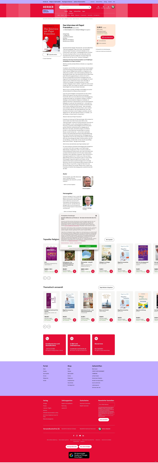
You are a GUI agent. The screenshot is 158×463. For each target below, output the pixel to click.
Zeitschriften (99, 1)
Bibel (59, 15)
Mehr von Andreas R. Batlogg (70, 211)
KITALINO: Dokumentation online (50, 412)
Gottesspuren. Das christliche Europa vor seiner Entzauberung (68, 264)
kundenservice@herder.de (78, 348)
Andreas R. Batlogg (80, 29)
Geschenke (90, 15)
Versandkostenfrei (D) (51, 429)
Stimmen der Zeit (96, 387)
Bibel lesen (94, 369)
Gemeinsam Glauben (97, 378)
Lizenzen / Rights (47, 408)
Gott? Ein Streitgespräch (142, 262)
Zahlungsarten (67, 400)
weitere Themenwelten (79, 1)
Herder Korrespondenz (97, 380)
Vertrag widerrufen (72, 446)
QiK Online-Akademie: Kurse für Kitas (50, 416)
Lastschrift (64, 408)
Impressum (83, 441)
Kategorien (67, 18)
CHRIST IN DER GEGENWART (98, 371)
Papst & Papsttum (76, 18)
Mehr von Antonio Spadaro (69, 184)
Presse (45, 405)
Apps (83, 11)
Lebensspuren (95, 385)
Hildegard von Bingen (104, 262)
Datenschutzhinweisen (101, 416)
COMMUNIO (94, 373)
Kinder (44, 380)
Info (114, 1)
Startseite (50, 18)
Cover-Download (47, 58)
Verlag (105, 1)
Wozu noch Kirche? (104, 310)
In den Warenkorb (108, 37)
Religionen (77, 15)
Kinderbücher (83, 15)
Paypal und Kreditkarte (67, 403)
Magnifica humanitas (123, 262)
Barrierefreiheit (76, 441)
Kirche (72, 15)
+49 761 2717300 (50, 348)
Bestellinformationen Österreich (88, 428)
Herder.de (45, 1)
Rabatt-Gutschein (84, 405)
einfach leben (95, 376)
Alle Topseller (109, 239)
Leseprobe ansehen (53, 54)
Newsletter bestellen (106, 400)
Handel (110, 1)
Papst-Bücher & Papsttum (106, 287)
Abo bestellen (99, 348)
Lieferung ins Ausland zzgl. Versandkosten (103, 51)
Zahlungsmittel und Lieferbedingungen (103, 49)
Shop (70, 11)
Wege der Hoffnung (141, 310)
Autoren (92, 1)
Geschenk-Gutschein (85, 403)
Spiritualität (67, 15)
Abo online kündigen (85, 446)
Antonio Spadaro (68, 29)
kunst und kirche (96, 382)
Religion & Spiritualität (54, 1)
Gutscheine (84, 400)
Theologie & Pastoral (67, 1)
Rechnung (64, 405)
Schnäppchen (96, 15)
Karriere (45, 410)
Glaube (62, 15)
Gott (45, 262)
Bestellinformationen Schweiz (69, 428)
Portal (66, 11)
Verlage (45, 403)
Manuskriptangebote (48, 419)
